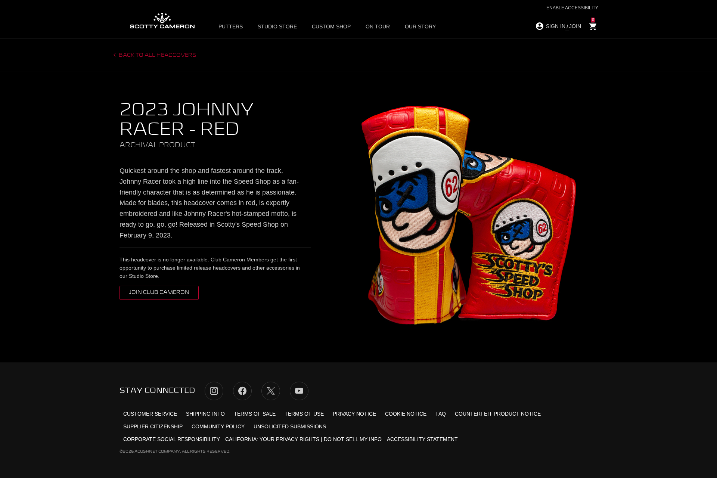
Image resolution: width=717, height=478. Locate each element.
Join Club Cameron (159, 292)
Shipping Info (205, 414)
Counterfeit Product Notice (498, 414)
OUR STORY (420, 27)
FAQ (440, 414)
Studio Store (277, 27)
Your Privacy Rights (289, 439)
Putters (230, 27)
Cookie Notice (405, 414)
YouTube (299, 391)
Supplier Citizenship (153, 426)
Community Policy (218, 426)
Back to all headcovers (157, 55)
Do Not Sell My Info (353, 439)
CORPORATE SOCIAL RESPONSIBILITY (171, 439)
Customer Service (150, 414)
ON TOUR (378, 27)
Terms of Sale (255, 414)
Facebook (242, 391)
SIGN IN (555, 26)
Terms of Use (304, 414)
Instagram (214, 391)
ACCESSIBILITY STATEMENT (422, 439)
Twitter (270, 391)
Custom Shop (331, 27)
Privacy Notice (354, 414)
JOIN (575, 26)
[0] (593, 26)
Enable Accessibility (572, 7)
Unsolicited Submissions (290, 426)
